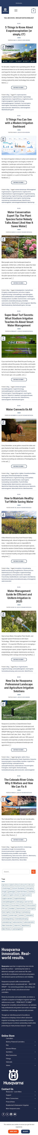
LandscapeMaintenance (8, 296)
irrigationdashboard (7, 194)
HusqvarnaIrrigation (7, 761)
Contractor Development (18, 888)
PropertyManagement (7, 198)
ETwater (20, 759)
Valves (8, 1065)
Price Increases (15, 905)
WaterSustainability (7, 860)
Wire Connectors (11, 1055)
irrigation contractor (14, 895)
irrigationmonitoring (29, 194)
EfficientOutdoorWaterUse (15, 475)
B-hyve (17, 885)
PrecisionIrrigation (26, 103)
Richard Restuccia (27, 232)
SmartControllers (22, 299)
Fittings (8, 1059)
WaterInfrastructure (24, 486)
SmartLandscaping (21, 767)
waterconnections (17, 922)
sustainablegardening (7, 919)
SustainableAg (5, 482)
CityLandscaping (26, 568)
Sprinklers (9, 1052)
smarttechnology (26, 198)
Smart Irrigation (6, 912)
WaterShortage (15, 857)
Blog (18, 23)
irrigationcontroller (17, 97)
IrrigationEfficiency (17, 99)
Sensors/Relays (11, 1049)
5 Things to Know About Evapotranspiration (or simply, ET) (19, 31)
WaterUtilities (15, 860)
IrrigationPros (30, 761)
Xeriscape (28, 305)
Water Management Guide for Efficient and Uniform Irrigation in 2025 (19, 596)
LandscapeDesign (17, 294)
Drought (11, 849)
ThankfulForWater (23, 482)
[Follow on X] (7, 1114)
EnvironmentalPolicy (19, 849)
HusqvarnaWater (16, 761)
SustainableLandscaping (15, 301)
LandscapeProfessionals (20, 391)
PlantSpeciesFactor (7, 299)
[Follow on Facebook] (3, 1114)
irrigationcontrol (26, 192)
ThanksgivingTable (6, 484)
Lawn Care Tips (28, 902)
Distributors (19, 3)
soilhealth (4, 915)
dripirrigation (5, 475)
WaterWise (33, 303)
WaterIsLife (32, 486)
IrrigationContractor (7, 97)
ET (15, 95)
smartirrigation (5, 105)
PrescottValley (5, 577)
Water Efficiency (6, 929)
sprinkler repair (13, 915)
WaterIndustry (32, 855)
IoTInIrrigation (16, 572)
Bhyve (16, 667)
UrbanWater (25, 301)
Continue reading (19, 87)
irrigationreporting (6, 196)
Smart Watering (16, 912)
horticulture (21, 292)
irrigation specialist (7, 898)
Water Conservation (7, 925)
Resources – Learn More (14, 1092)
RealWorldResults (14, 577)
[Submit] (33, 872)
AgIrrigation (18, 757)
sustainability (5, 301)
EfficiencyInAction (28, 570)
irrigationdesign (27, 97)
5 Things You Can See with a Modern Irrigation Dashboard (19, 123)
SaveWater (14, 299)
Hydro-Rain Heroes (22, 891)
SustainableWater (14, 482)
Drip (7, 1045)
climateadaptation (19, 290)
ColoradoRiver (5, 849)
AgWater (21, 473)
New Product (5, 905)
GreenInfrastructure (7, 572)
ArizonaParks (18, 568)
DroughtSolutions (18, 570)
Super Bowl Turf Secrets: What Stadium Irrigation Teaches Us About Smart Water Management (19, 320)
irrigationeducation (7, 99)
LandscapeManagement (8, 103)
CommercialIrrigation (20, 387)
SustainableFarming (7, 855)
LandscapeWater (29, 477)
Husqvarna (33, 759)
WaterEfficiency (16, 107)
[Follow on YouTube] (15, 1114)
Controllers (9, 1038)
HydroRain (24, 761)
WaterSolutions (24, 857)
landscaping (19, 902)
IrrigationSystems (23, 667)
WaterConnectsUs (16, 484)
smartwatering (13, 105)
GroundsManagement (7, 389)
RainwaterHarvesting (7, 853)
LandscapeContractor (18, 763)
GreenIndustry (26, 759)
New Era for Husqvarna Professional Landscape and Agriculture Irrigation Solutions (19, 686)
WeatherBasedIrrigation (8, 109)
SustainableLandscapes (24, 105)
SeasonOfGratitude (6, 480)
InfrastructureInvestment (8, 851)
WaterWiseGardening (7, 305)
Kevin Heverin (26, 40)
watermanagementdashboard (19, 202)
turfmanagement (6, 397)
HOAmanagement (31, 189)
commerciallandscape (20, 189)
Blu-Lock (31, 885)
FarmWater (25, 475)
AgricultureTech (19, 847)
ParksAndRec (27, 575)
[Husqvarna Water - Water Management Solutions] (7, 10)
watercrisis (25, 855)
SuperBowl (17, 395)
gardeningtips (11, 891)
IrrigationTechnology (19, 101)
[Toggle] (35, 1042)
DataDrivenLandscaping (8, 570)
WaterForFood (5, 486)
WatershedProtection (17, 488)
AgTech (17, 473)
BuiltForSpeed (5, 759)
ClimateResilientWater (29, 473)
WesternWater (23, 860)
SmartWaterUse (31, 577)
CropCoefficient (29, 290)
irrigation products (26, 895)
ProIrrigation (5, 767)
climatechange (27, 847)
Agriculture (5, 885)
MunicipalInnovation (18, 575)
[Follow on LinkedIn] (11, 1114)
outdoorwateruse (19, 765)
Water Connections (12, 1098)
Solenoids (9, 1062)
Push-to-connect (31, 905)
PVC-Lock (4, 908)
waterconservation (6, 107)
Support (8, 1095)
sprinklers (21, 915)
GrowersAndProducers (7, 477)
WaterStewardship (28, 488)
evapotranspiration (21, 95)
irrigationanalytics (6, 192)
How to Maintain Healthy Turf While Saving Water (18, 499)
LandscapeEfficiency (7, 575)
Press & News (10, 1102)
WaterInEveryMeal (13, 486)
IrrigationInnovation (27, 99)
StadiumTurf (10, 395)
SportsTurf (4, 395)
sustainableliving (6, 922)
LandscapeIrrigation (27, 294)
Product (23, 905)
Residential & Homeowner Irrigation (17, 1105)
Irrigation (27, 292)
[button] (16, 10)
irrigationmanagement (7, 101)
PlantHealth (17, 103)
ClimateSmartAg (13, 759)
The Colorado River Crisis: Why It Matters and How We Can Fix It (19, 783)
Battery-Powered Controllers (15, 1042)
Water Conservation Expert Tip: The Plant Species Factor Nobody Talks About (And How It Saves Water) (19, 219)
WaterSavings (30, 202)
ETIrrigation (5, 292)
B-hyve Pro (24, 885)
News (19, 677)
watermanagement (25, 107)
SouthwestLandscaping (7, 579)
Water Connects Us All (19, 409)
